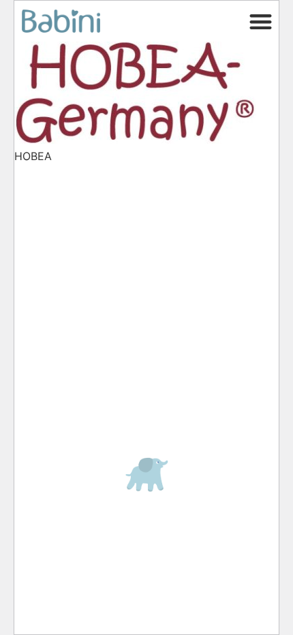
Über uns (52, 274)
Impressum (58, 319)
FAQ (37, 192)
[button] (261, 21)
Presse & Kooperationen (84, 220)
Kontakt (46, 206)
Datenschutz (62, 255)
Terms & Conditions (81, 357)
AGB (39, 338)
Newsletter (58, 293)
